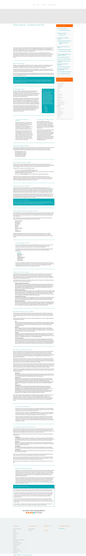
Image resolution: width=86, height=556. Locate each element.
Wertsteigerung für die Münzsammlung (64, 40)
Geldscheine (59, 94)
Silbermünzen (60, 113)
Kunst (58, 99)
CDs (58, 89)
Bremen (14, 535)
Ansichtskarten (60, 83)
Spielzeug (59, 115)
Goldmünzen (59, 97)
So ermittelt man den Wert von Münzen (64, 49)
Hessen (14, 538)
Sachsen (14, 547)
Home (34, 4)
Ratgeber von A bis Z (52, 4)
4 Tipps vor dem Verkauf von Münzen (63, 59)
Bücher (58, 88)
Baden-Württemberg (17, 528)
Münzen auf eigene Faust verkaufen (63, 73)
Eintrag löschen (62, 528)
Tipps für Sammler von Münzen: (64, 30)
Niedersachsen (16, 541)
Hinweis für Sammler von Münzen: (65, 51)
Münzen (58, 105)
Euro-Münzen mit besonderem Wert (63, 66)
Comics (58, 91)
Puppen (58, 107)
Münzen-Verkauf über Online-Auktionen (64, 71)
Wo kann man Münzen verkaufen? (63, 57)
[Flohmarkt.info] (22, 4)
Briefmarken (60, 86)
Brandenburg (16, 533)
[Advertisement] (43, 16)
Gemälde (59, 96)
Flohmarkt (19, 253)
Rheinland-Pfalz (16, 544)
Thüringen (15, 552)
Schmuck (59, 110)
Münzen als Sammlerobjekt (62, 28)
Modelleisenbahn (60, 102)
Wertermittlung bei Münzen (62, 33)
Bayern (14, 530)
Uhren (58, 116)
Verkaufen (43, 4)
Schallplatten (60, 108)
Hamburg (15, 536)
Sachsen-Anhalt (16, 549)
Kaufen (38, 4)
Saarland (15, 546)
